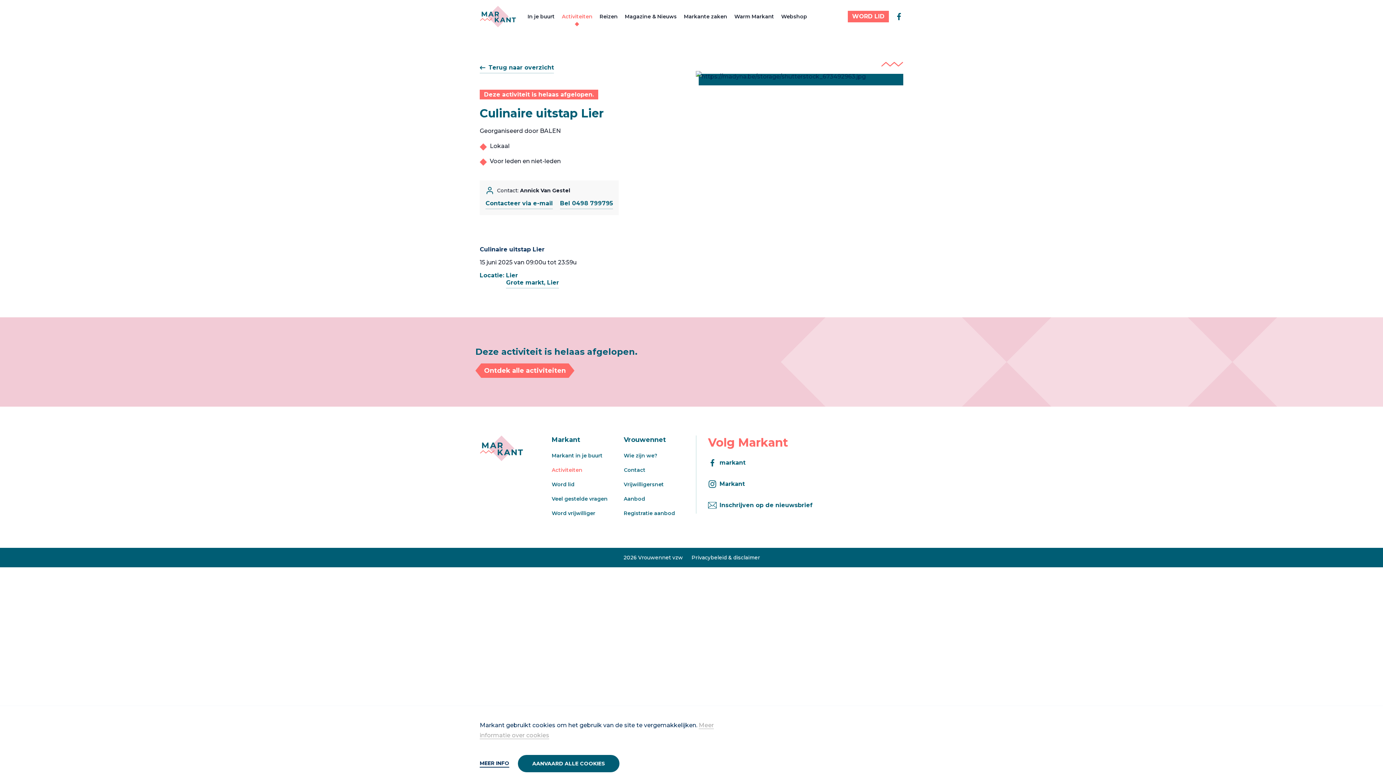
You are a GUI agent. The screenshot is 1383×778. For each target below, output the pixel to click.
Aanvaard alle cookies (568, 763)
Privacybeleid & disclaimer (726, 557)
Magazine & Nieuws (651, 16)
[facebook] (899, 16)
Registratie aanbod (649, 513)
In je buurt (541, 16)
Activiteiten (577, 16)
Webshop (794, 16)
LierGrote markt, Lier (532, 279)
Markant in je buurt (577, 455)
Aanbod (634, 499)
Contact (634, 470)
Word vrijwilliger (573, 513)
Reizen (609, 16)
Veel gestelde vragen (580, 499)
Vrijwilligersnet (644, 484)
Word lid (563, 484)
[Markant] (498, 16)
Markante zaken (705, 16)
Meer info (494, 763)
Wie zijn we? (640, 455)
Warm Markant (754, 16)
